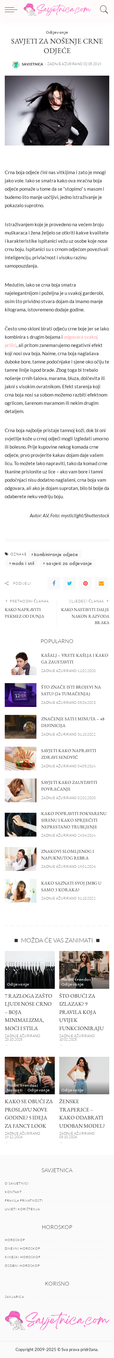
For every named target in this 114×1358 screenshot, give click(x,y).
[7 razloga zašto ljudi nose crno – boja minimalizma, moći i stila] (30, 970)
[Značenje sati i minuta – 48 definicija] (20, 727)
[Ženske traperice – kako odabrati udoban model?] (84, 1076)
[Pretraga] (102, 9)
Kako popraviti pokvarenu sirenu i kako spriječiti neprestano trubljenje (73, 820)
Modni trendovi (76, 979)
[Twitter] (69, 583)
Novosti (15, 1090)
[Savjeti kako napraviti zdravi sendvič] (20, 759)
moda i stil (23, 563)
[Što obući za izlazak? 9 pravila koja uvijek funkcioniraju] (84, 970)
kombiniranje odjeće (56, 554)
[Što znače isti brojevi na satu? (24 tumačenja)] (20, 695)
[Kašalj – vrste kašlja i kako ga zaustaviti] (20, 663)
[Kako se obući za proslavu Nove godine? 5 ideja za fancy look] (30, 1076)
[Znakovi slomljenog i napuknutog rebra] (20, 859)
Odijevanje (57, 32)
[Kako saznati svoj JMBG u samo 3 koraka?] (20, 891)
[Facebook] (54, 583)
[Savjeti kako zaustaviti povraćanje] (20, 790)
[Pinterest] (85, 583)
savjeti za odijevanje (69, 563)
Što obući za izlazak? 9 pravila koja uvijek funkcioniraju (81, 1012)
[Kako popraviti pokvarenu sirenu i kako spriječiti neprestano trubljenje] (20, 825)
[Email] (101, 583)
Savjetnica (32, 64)
